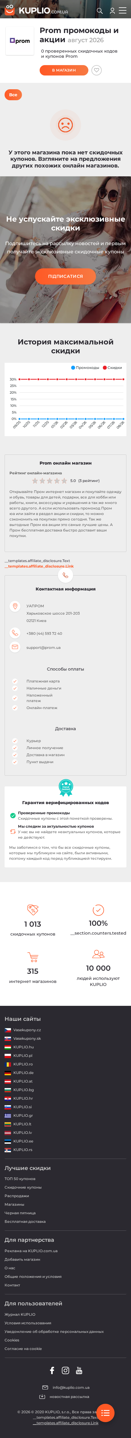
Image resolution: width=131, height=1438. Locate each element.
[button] (85, 367)
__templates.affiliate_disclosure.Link (39, 566)
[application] (65, 399)
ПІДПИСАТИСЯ (65, 276)
